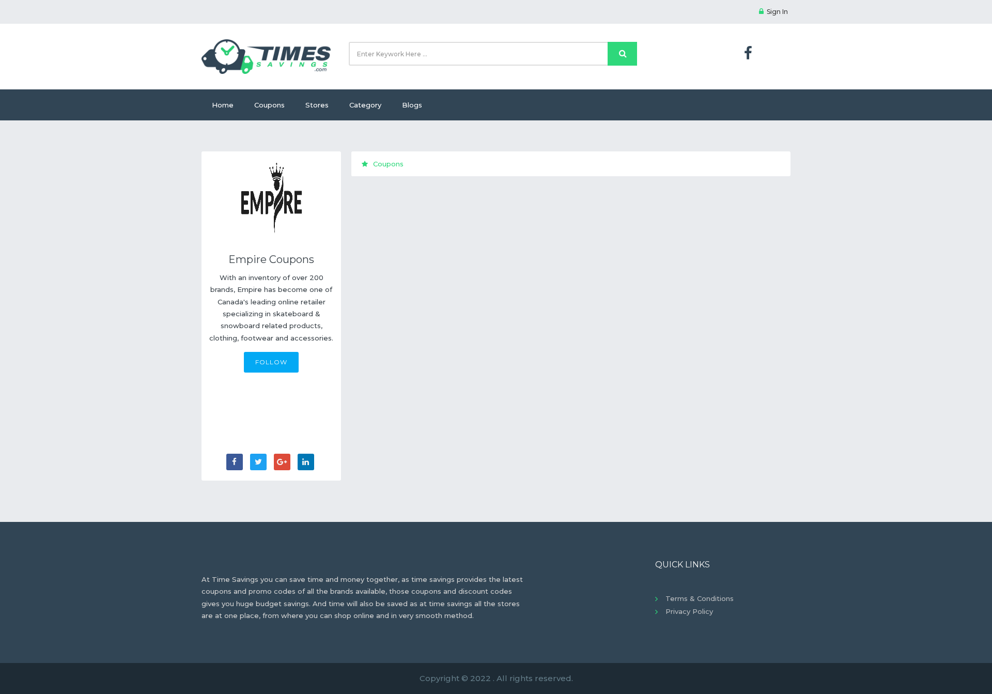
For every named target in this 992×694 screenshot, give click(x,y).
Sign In (777, 12)
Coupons (269, 105)
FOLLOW (271, 362)
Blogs (412, 105)
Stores (317, 105)
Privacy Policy (689, 611)
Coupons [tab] (388, 164)
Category (365, 105)
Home (223, 105)
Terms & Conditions (699, 598)
